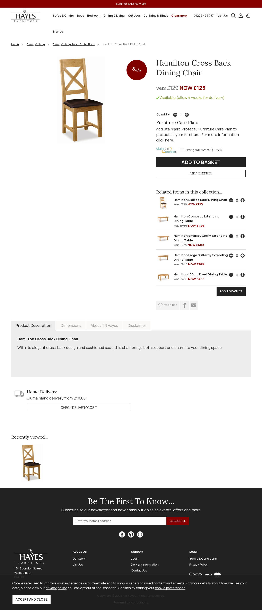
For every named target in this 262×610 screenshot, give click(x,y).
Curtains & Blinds (155, 15)
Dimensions (71, 325)
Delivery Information (145, 564)
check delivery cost (79, 407)
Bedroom (93, 15)
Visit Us (223, 15)
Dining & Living (114, 15)
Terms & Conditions (203, 558)
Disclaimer (137, 325)
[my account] (240, 15)
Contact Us (139, 570)
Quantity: (163, 114)
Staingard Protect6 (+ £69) (204, 150)
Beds (80, 15)
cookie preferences (170, 587)
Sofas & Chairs (63, 15)
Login (135, 558)
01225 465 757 (204, 15)
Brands (58, 31)
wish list (170, 305)
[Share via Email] (194, 305)
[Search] (233, 15)
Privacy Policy (198, 564)
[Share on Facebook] (184, 305)
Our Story (79, 558)
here (169, 140)
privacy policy (56, 587)
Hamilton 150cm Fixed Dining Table (200, 274)
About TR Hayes (104, 325)
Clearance (179, 15)
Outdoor (134, 15)
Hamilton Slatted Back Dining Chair (200, 200)
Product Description (33, 325)
